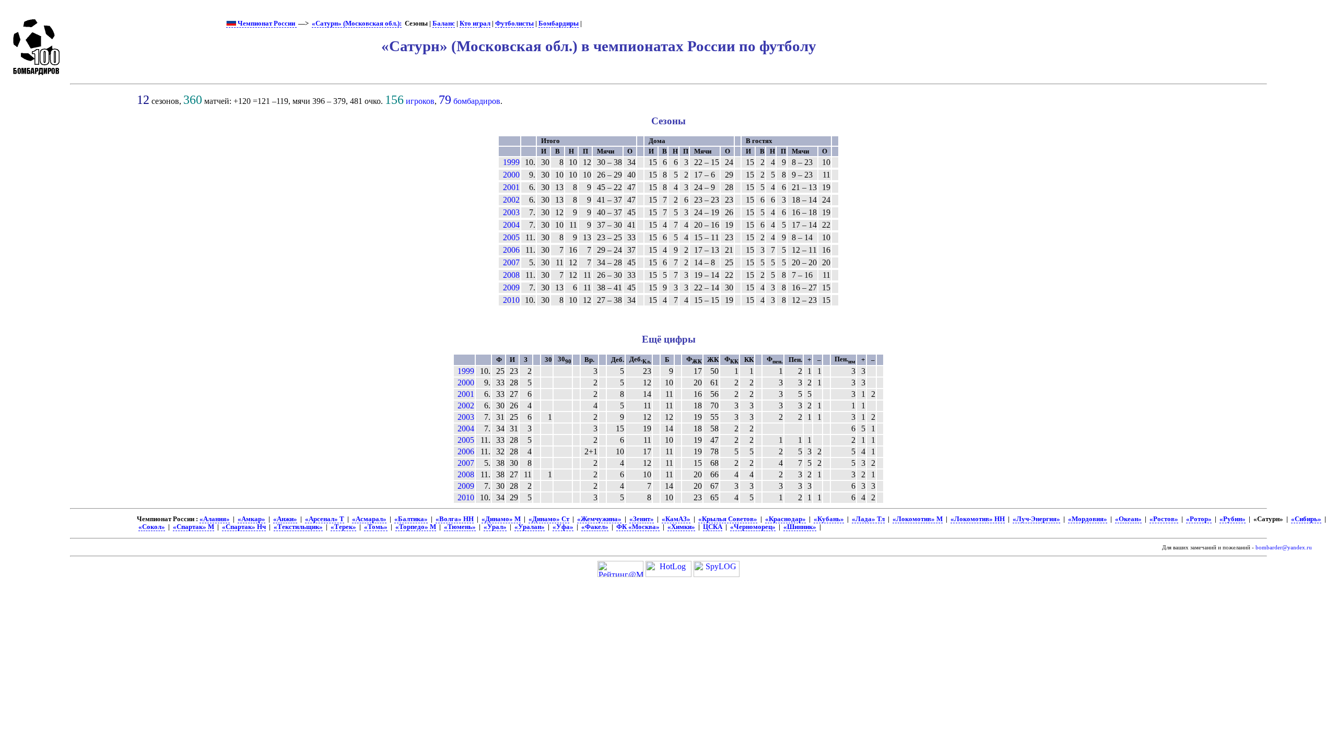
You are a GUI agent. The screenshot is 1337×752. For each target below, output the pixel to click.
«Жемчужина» (599, 519)
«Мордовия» (1087, 519)
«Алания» (215, 519)
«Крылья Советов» (727, 519)
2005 (511, 237)
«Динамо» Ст (549, 519)
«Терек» (343, 527)
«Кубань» (829, 519)
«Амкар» (251, 519)
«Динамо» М (501, 519)
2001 (511, 187)
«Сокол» (151, 527)
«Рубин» (1232, 519)
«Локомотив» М (918, 519)
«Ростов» (1164, 519)
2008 (511, 275)
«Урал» (495, 527)
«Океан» (1128, 519)
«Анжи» (285, 519)
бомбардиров (476, 101)
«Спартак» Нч (244, 527)
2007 (511, 262)
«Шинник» (799, 527)
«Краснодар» (785, 519)
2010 (511, 300)
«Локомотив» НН (978, 519)
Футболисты (514, 23)
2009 (511, 287)
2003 (511, 212)
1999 (511, 162)
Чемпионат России (266, 23)
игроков (420, 101)
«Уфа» (563, 527)
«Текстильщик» (298, 527)
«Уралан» (529, 527)
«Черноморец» (753, 527)
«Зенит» (641, 519)
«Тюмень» (460, 527)
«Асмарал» (369, 519)
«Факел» (594, 527)
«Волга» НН (455, 519)
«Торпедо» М (415, 527)
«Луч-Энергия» (1036, 519)
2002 (511, 199)
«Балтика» (411, 519)
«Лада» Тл (868, 519)
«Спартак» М (193, 527)
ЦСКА (712, 527)
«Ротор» (1199, 519)
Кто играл (475, 23)
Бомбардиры (558, 23)
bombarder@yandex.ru (1284, 547)
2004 (511, 224)
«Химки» (681, 527)
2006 (511, 249)
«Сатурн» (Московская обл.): (357, 23)
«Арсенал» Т (324, 519)
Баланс (443, 23)
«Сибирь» (1306, 519)
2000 (511, 174)
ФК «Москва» (638, 527)
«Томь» (376, 527)
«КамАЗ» (676, 519)
